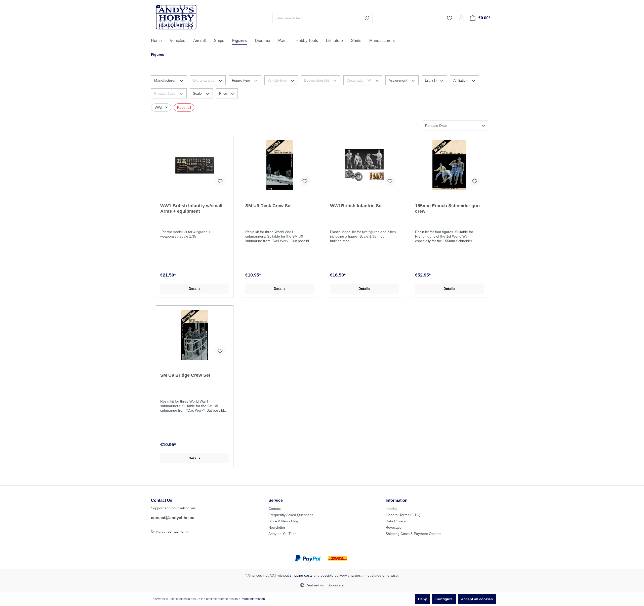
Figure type (241, 80)
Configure (444, 599)
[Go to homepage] (176, 17)
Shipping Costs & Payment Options (413, 534)
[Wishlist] (449, 18)
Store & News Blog (283, 521)
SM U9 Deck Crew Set (268, 205)
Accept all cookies (477, 599)
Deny (422, 599)
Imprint (391, 509)
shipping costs (301, 575)
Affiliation (461, 80)
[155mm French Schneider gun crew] (449, 165)
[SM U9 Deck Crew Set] (279, 165)
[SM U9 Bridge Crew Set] (194, 335)
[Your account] (461, 18)
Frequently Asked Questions (290, 515)
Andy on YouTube (282, 534)
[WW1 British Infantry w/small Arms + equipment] (194, 165)
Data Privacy (396, 521)
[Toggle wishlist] (220, 181)
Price (223, 93)
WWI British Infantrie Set (356, 205)
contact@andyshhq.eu (172, 518)
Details (194, 289)
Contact (274, 509)
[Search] (367, 18)
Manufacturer (165, 80)
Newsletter (276, 527)
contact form (178, 531)
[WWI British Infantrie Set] (364, 165)
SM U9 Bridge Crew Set (185, 375)
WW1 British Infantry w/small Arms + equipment (191, 208)
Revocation (395, 527)
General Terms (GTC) (403, 515)
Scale (198, 93)
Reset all (184, 107)
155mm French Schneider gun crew (447, 208)
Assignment (398, 80)
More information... (254, 599)
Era (431, 80)
